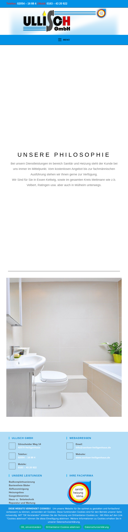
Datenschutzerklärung (97, 527)
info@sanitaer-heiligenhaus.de (93, 447)
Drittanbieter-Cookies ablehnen (63, 527)
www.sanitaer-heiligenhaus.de (93, 457)
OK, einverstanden (31, 527)
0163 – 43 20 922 (57, 3)
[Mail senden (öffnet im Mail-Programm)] (119, 4)
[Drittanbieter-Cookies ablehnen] (124, 518)
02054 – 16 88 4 (26, 3)
